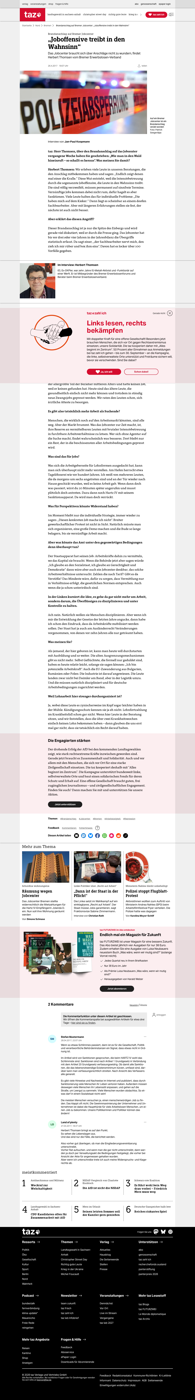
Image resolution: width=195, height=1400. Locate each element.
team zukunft (68, 1303)
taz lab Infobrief (70, 1318)
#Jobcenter (85, 818)
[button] (171, 14)
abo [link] (136, 4)
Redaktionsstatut (122, 1375)
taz (31, 1232)
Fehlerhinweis (86, 828)
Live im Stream (108, 1313)
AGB (144, 1380)
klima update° (30, 1313)
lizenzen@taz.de (44, 1380)
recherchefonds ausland (152, 1264)
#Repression (129, 818)
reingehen (28, 1327)
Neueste (134, 1005)
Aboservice (67, 1352)
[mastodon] (156, 1233)
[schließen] (170, 313)
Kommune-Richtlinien (145, 1375)
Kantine (26, 1353)
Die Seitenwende (109, 1259)
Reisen (26, 1348)
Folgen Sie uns (144, 1232)
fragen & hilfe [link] (61, 4)
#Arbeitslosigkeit (113, 818)
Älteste (143, 1005)
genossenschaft (148, 1254)
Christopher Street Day (74, 1259)
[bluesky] (163, 1233)
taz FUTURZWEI (147, 1309)
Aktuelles (105, 1249)
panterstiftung (147, 1269)
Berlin (25, 1274)
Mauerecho (28, 1318)
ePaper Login (68, 1357)
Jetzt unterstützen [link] (65, 804)
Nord (37, 25)
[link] (65, 14)
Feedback (66, 1347)
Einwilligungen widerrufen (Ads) (117, 1385)
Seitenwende (155, 1380)
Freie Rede (28, 1322)
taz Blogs (144, 1304)
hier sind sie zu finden (83, 1022)
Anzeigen (27, 1362)
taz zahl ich (145, 1259)
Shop (25, 1358)
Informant (106, 1380)
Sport (25, 1269)
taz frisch (66, 1308)
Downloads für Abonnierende (77, 1362)
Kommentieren (69, 828)
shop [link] (50, 4)
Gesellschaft (29, 1259)
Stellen (104, 1264)
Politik (25, 1249)
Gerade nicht (159, 313)
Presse (104, 1269)
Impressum (134, 1380)
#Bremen (97, 818)
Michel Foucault (70, 1274)
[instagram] (170, 1233)
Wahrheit (27, 1283)
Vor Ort (104, 1308)
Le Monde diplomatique (152, 1314)
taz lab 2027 (106, 1322)
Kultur (25, 1264)
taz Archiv (144, 1319)
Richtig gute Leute (71, 1264)
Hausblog (105, 1254)
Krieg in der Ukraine (72, 1269)
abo (141, 1249)
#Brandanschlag (68, 818)
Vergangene (107, 1318)
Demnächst (106, 1303)
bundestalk (28, 1303)
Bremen (47, 25)
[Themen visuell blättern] (141, 14)
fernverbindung (30, 1308)
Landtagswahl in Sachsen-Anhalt (76, 1252)
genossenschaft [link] (148, 4)
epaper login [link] (165, 4)
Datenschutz (119, 1380)
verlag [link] (25, 4)
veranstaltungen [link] (38, 4)
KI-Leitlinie (165, 1375)
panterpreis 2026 (148, 1274)
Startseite (27, 25)
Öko (24, 1254)
